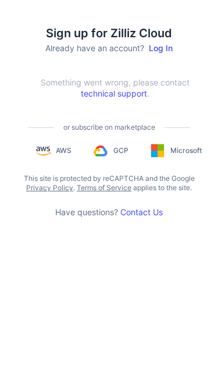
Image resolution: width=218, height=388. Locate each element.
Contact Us (141, 212)
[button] (53, 151)
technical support (114, 93)
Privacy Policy (49, 187)
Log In (161, 48)
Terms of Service (104, 187)
